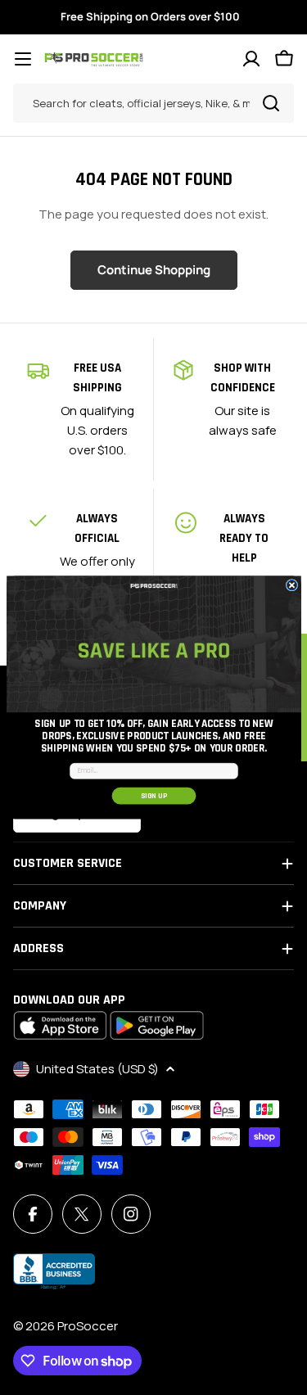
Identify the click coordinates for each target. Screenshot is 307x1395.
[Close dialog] (291, 585)
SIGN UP (153, 796)
